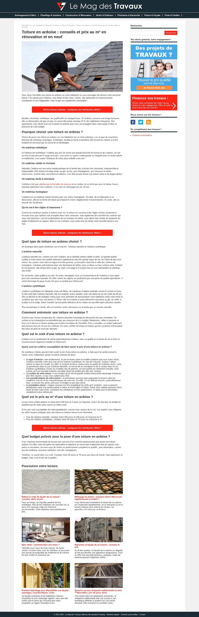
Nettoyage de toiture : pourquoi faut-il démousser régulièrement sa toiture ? (98, 498)
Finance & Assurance (142, 135)
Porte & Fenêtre (172, 15)
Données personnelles (129, 614)
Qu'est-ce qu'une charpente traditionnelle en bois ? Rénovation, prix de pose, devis (98, 591)
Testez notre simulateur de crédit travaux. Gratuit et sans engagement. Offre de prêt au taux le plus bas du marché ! (152, 105)
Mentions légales (113, 614)
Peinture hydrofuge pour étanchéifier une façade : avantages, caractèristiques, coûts (45, 591)
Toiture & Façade (152, 15)
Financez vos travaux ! (150, 98)
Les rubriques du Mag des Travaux (46, 25)
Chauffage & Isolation (50, 15)
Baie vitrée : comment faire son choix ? (41, 545)
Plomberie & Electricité (129, 15)
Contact (142, 614)
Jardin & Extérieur (104, 15)
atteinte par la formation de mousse (55, 184)
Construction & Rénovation (78, 15)
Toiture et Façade (67, 25)
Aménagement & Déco (25, 15)
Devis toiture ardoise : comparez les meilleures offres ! (72, 109)
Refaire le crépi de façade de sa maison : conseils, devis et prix (41, 498)
